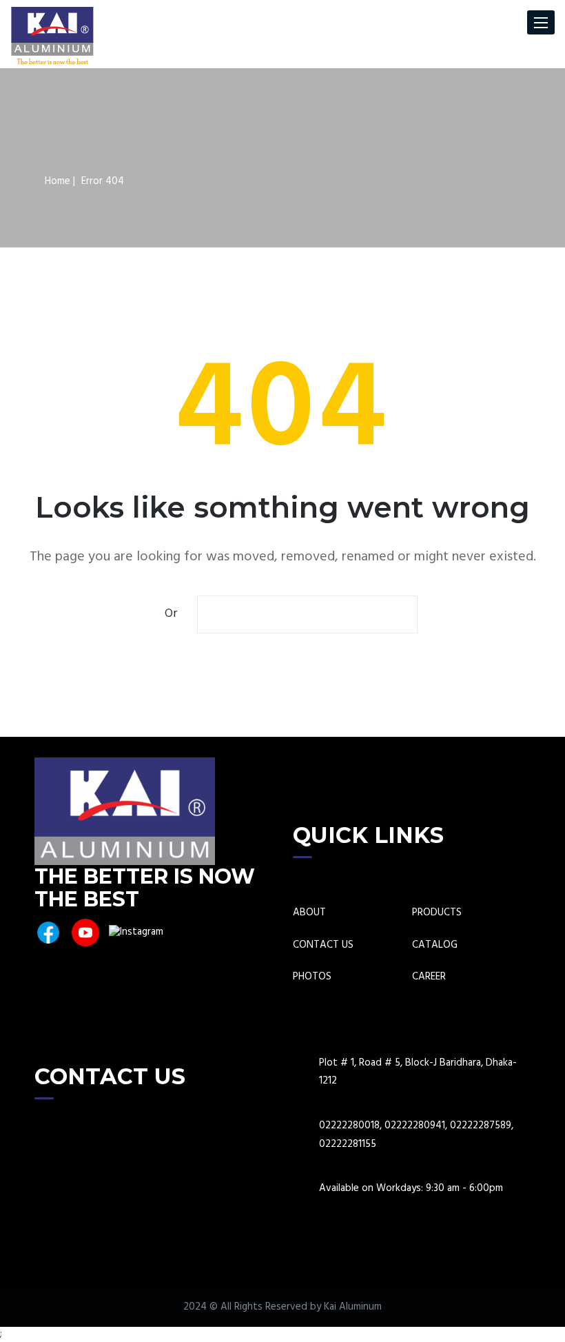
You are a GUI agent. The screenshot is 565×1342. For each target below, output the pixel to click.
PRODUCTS (437, 913)
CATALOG (435, 945)
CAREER (429, 977)
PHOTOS (312, 977)
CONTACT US (323, 945)
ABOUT (309, 913)
